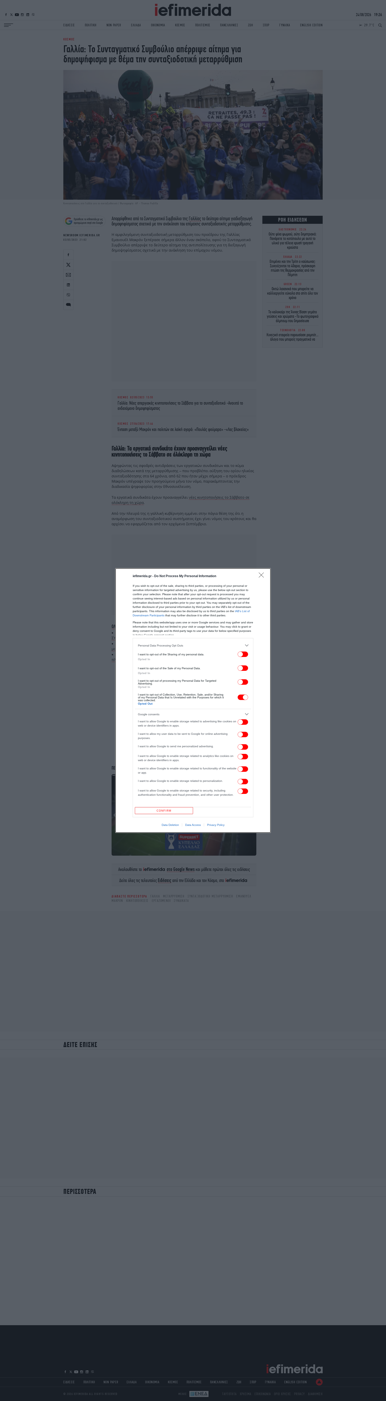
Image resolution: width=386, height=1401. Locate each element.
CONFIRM (164, 810)
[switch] (243, 654)
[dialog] (193, 700)
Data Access (193, 824)
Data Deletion (170, 824)
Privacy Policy (216, 824)
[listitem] (193, 645)
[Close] (262, 576)
